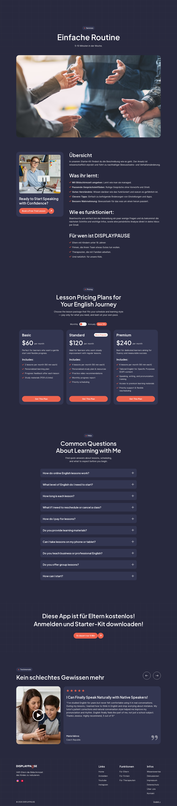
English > (157, 802)
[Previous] (147, 675)
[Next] (157, 675)
